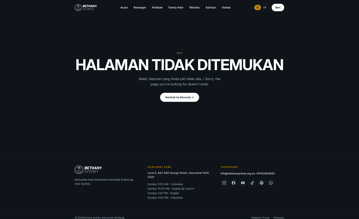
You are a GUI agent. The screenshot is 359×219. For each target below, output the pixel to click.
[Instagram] (224, 183)
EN (264, 7)
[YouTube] (243, 183)
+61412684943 (265, 173)
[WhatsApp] (271, 183)
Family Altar (175, 7)
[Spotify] (261, 183)
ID (258, 7)
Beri (277, 7)
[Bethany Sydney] (86, 7)
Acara (124, 7)
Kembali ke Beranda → (179, 97)
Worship (194, 7)
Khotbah (157, 7)
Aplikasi (211, 7)
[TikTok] (252, 183)
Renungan (140, 7)
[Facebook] (233, 183)
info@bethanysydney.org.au (237, 173)
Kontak (226, 7)
